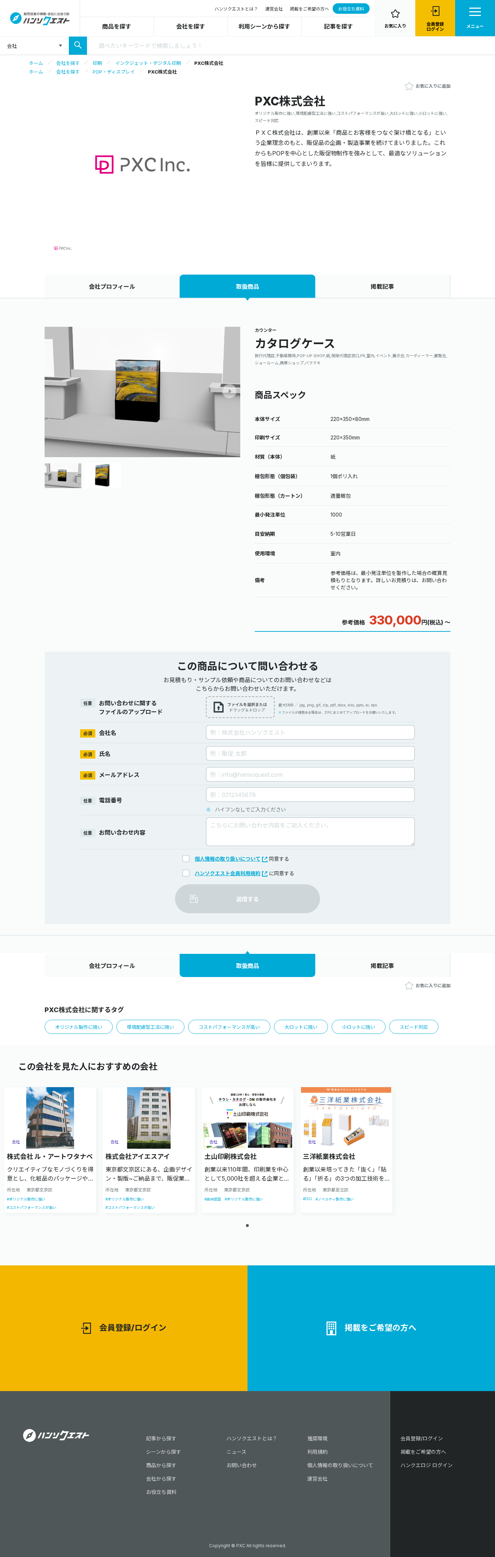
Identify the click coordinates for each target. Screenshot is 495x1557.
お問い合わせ (241, 1465)
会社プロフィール (112, 286)
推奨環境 (317, 1438)
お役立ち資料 (351, 9)
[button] (229, 391)
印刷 (97, 63)
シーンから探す (163, 1452)
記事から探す (161, 1438)
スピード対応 (414, 1027)
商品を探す (116, 26)
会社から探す (161, 1478)
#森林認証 (212, 1199)
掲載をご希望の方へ (309, 9)
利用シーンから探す (264, 26)
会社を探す (190, 26)
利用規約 (317, 1452)
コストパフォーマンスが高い (229, 1027)
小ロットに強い (358, 1027)
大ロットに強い (300, 1027)
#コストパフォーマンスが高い (31, 1207)
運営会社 (274, 9)
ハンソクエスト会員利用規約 (228, 873)
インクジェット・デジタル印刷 (148, 63)
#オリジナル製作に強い (26, 1199)
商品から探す (161, 1465)
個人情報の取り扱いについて (228, 859)
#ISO (307, 1199)
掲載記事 (382, 286)
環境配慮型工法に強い (150, 1027)
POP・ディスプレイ (114, 72)
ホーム (36, 63)
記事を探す (338, 26)
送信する (247, 899)
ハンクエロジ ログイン (426, 1465)
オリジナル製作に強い (78, 1027)
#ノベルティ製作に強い (335, 1199)
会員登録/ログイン (132, 1327)
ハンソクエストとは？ (236, 9)
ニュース (236, 1452)
